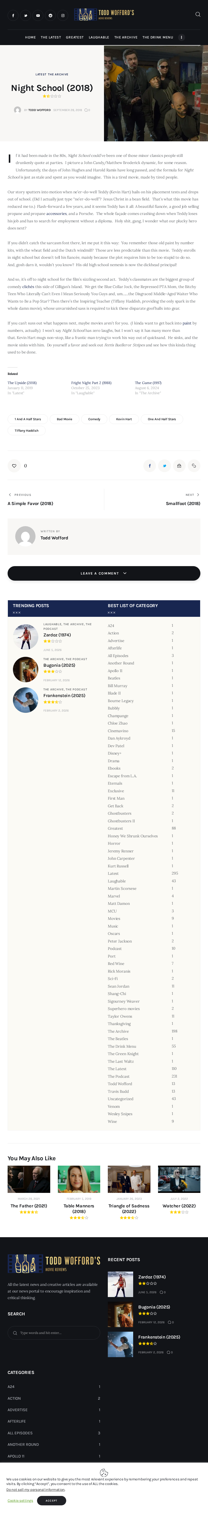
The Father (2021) (29, 1206)
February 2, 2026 (56, 710)
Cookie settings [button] (20, 1500)
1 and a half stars (28, 419)
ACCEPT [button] (52, 1500)
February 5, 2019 (79, 1199)
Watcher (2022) (179, 1206)
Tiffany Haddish (27, 430)
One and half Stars (162, 419)
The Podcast (76, 659)
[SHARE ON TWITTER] (164, 465)
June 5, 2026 (52, 650)
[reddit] (50, 15)
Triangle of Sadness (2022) (129, 1208)
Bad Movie (64, 419)
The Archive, (74, 624)
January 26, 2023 (129, 1199)
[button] (17, 465)
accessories (56, 213)
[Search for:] (54, 1332)
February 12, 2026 (56, 680)
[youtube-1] (37, 15)
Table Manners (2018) (79, 1208)
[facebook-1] (13, 15)
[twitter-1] (25, 15)
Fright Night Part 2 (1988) (91, 382)
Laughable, (53, 624)
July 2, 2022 (179, 1199)
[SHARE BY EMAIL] (179, 465)
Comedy (94, 419)
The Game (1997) (148, 382)
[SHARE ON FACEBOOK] (149, 465)
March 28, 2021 (29, 1199)
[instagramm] (62, 15)
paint (187, 323)
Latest (41, 74)
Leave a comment (100, 573)
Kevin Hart (124, 419)
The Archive (58, 74)
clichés (28, 286)
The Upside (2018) (22, 382)
